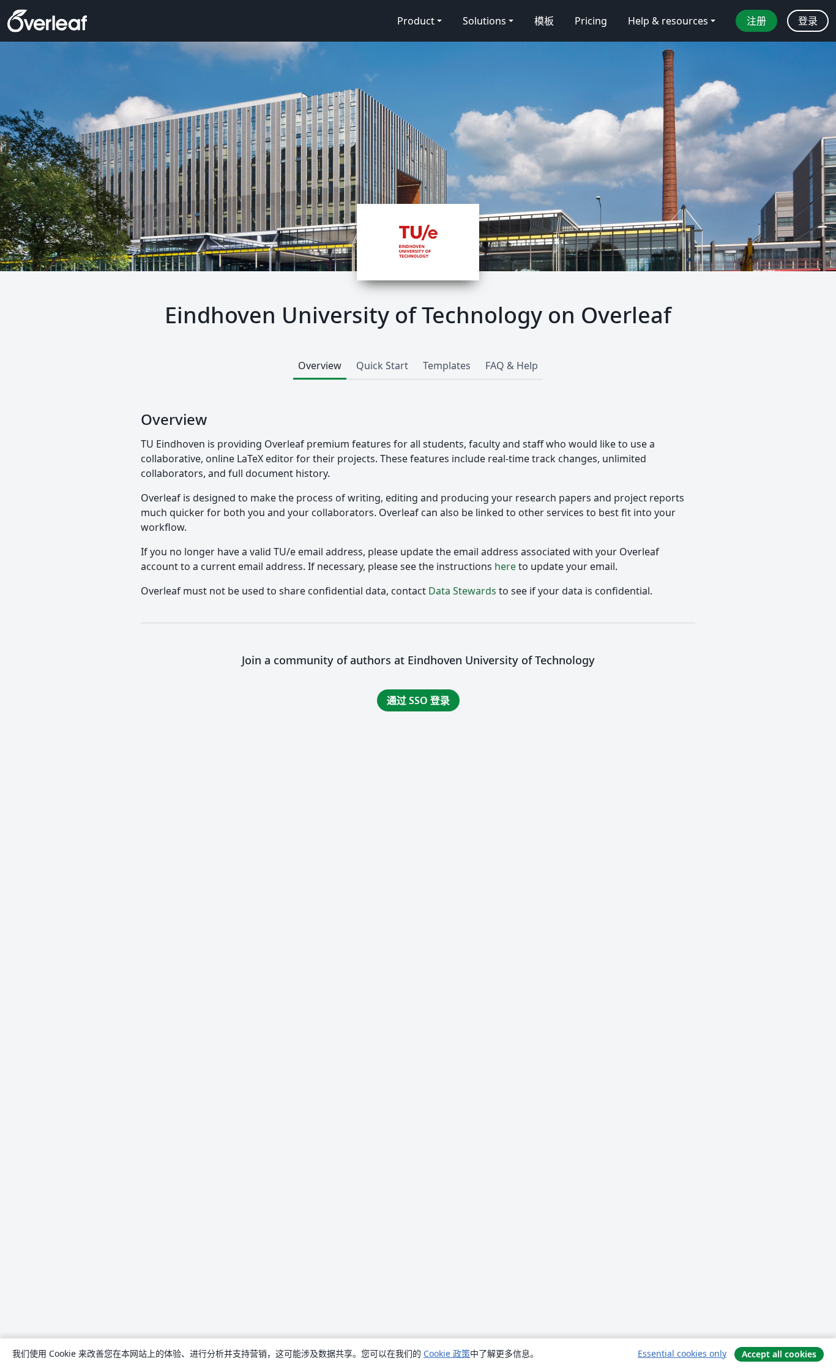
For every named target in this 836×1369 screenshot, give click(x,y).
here (505, 566)
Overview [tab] (319, 365)
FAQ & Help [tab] (511, 365)
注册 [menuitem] (756, 21)
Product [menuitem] (416, 21)
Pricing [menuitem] (591, 21)
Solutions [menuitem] (484, 21)
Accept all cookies (779, 1354)
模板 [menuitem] (544, 21)
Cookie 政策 (447, 1353)
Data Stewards (462, 591)
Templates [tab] (447, 365)
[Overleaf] (47, 21)
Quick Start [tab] (382, 365)
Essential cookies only (682, 1353)
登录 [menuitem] (808, 21)
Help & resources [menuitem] (668, 21)
